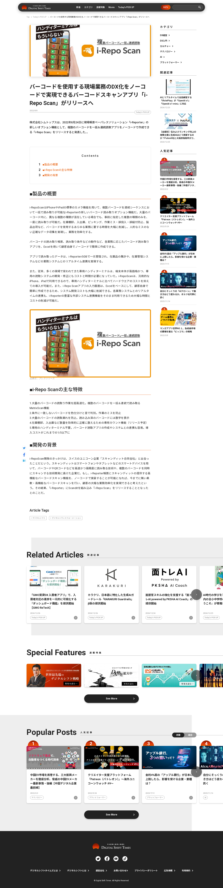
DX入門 (163, 41)
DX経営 (163, 35)
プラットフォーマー (169, 62)
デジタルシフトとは (76, 871)
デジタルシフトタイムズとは (44, 871)
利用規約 (186, 871)
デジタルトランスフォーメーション (66, 518)
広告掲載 (168, 871)
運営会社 (100, 871)
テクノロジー (166, 51)
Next (196, 594)
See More (111, 698)
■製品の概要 (50, 164)
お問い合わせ (120, 871)
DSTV (165, 7)
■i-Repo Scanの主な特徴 (57, 169)
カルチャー (165, 46)
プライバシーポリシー (145, 871)
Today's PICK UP (143, 112)
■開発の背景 (50, 175)
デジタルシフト (38, 518)
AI (161, 57)
